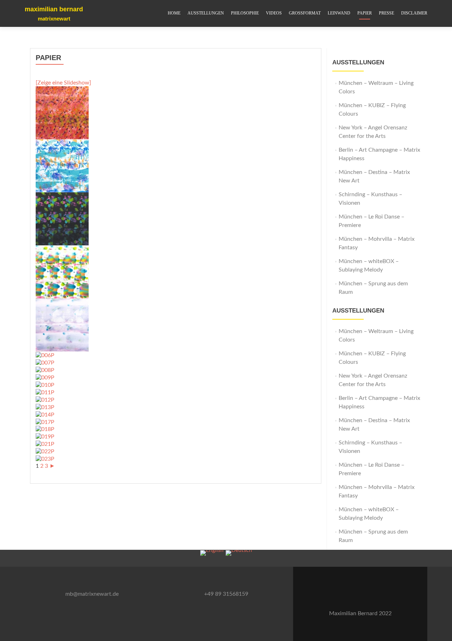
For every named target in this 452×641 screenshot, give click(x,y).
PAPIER (364, 13)
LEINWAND (339, 13)
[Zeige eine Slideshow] (63, 83)
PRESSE (386, 13)
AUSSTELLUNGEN (206, 13)
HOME (174, 13)
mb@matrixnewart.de (92, 594)
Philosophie (245, 13)
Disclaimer (414, 13)
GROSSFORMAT (305, 13)
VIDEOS (274, 13)
